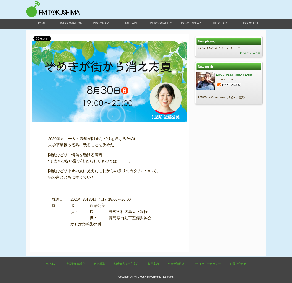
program (101, 23)
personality (161, 23)
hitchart (221, 23)
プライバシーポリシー (207, 263)
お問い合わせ (238, 263)
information (71, 23)
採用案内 (153, 263)
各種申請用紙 (176, 263)
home (41, 23)
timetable (131, 23)
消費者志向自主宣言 (126, 263)
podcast (250, 23)
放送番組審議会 (75, 263)
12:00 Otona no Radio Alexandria (234, 74)
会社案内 (51, 263)
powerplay (191, 23)
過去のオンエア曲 (250, 52)
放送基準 (99, 263)
